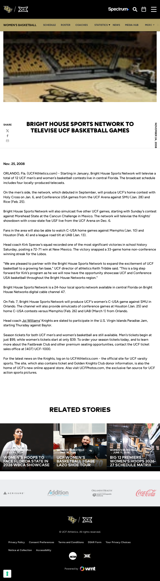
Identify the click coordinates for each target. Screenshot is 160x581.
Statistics (101, 25)
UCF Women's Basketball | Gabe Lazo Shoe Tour (76, 461)
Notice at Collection (20, 550)
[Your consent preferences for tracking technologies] (7, 574)
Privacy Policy (16, 542)
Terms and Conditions (71, 542)
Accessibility (43, 550)
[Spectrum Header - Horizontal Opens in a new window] (118, 9)
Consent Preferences (41, 542)
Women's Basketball (17, 450)
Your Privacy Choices (118, 542)
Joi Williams (31, 321)
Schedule (49, 25)
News (117, 24)
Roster (65, 25)
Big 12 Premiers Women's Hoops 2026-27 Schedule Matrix (133, 461)
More (148, 25)
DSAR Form (94, 542)
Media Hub (133, 24)
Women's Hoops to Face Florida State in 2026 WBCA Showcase (26, 461)
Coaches (81, 25)
